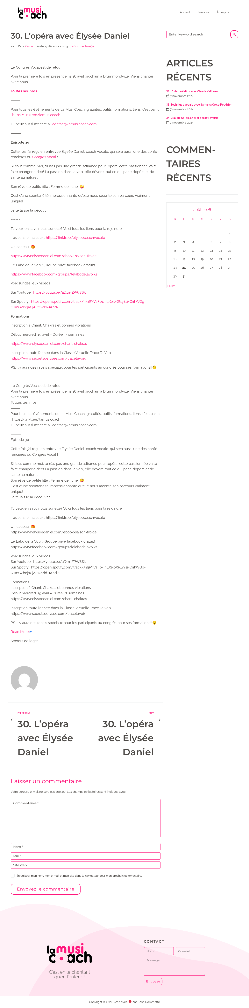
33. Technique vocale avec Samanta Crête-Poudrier (199, 104)
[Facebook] (60, 987)
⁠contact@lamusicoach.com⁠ (74, 124)
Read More (20, 632)
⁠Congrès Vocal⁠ (44, 157)
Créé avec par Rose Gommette (137, 1002)
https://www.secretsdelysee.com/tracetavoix (48, 358)
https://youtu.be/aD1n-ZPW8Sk (59, 292)
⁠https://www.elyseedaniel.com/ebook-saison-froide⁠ (54, 256)
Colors (29, 46)
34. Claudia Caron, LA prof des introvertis (192, 117)
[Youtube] (69, 987)
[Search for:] (197, 34)
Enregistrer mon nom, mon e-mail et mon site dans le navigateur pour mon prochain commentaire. (79, 875)
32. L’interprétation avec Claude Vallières (192, 91)
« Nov (171, 286)
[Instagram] (78, 987)
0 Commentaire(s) (82, 46)
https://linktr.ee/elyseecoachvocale (75, 238)
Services (203, 12)
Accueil (185, 12)
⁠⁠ (24, 91)
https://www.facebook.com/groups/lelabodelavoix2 (54, 274)
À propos (223, 12)
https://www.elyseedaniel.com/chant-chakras (49, 344)
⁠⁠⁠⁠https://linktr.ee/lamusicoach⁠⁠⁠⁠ (36, 115)
